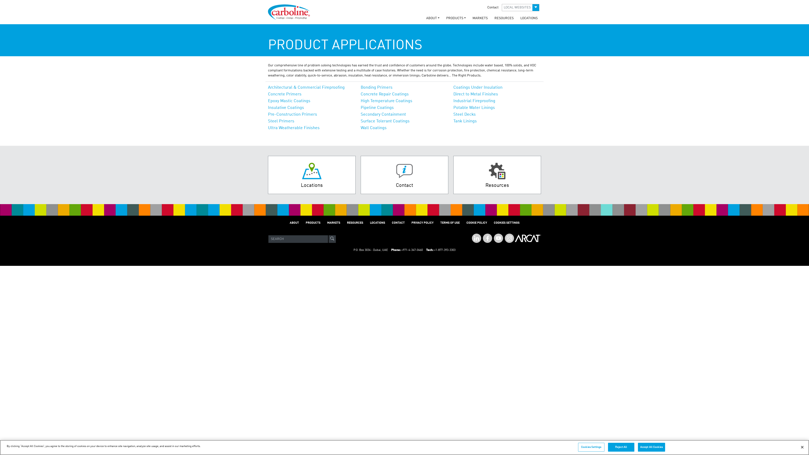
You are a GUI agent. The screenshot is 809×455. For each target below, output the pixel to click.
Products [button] (454, 18)
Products (313, 222)
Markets (480, 18)
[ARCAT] (528, 239)
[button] (520, 7)
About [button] (431, 18)
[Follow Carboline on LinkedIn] (476, 238)
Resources (504, 18)
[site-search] (332, 239)
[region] (404, 447)
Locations (529, 18)
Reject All (621, 447)
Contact (492, 7)
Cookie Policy (476, 222)
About (294, 222)
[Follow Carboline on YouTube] (498, 238)
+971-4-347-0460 (412, 250)
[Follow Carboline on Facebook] (487, 238)
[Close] (802, 447)
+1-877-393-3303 (444, 250)
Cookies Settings (591, 447)
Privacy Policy (422, 222)
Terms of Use (450, 222)
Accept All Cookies (651, 447)
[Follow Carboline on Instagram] (509, 238)
